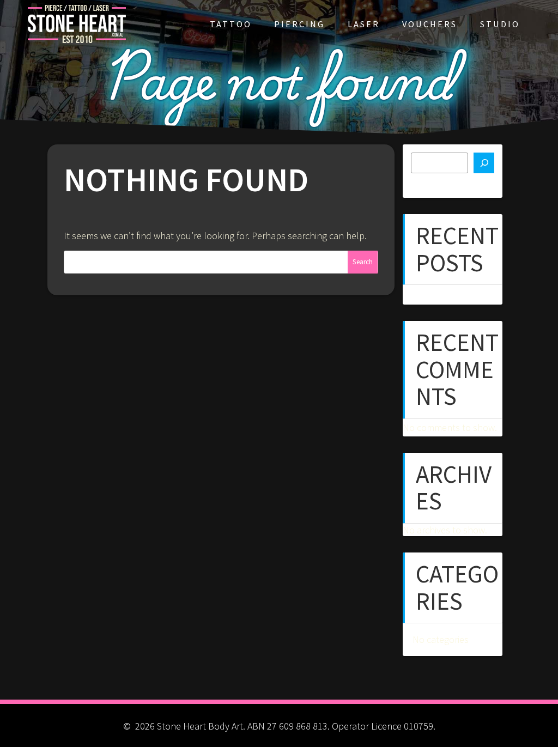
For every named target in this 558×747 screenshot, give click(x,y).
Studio (500, 24)
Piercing (299, 24)
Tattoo (231, 24)
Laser (364, 24)
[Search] (484, 163)
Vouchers (429, 24)
